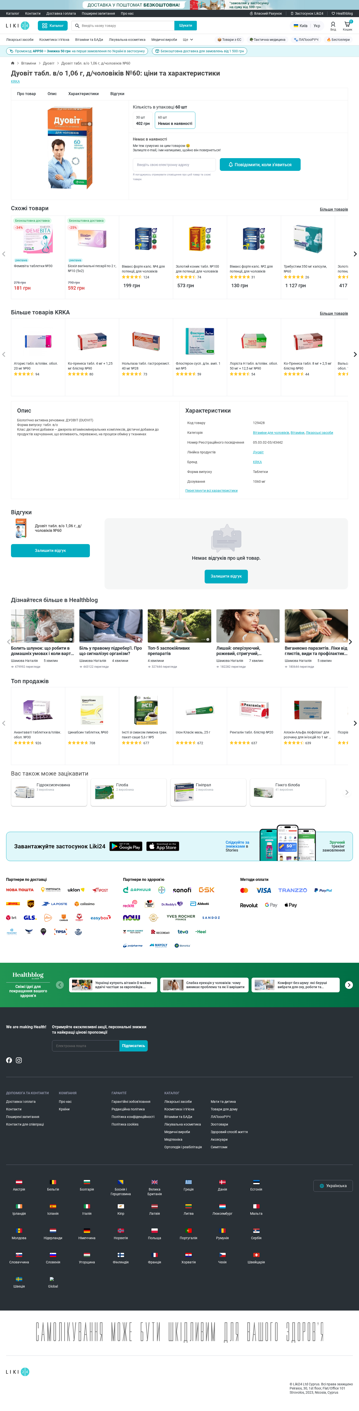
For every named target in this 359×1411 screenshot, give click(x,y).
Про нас (127, 13)
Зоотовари (219, 1124)
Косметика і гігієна (54, 40)
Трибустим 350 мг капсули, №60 (305, 268)
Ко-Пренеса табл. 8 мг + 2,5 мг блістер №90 (308, 365)
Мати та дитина (223, 1102)
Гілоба (122, 785)
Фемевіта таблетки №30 (33, 266)
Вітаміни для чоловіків (271, 433)
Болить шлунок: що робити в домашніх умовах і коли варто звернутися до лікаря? (42, 650)
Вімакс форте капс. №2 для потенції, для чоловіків (251, 268)
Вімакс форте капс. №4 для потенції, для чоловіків (143, 268)
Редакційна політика (128, 1109)
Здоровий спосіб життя (229, 1132)
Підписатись (133, 1045)
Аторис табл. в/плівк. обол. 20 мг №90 (36, 365)
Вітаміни (28, 63)
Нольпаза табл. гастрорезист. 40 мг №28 (146, 365)
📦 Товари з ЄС (229, 40)
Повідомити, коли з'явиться (263, 164)
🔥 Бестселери (338, 40)
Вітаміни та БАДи (89, 40)
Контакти (33, 13)
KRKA (15, 81)
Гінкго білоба (287, 785)
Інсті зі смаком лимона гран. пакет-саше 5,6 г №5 (144, 734)
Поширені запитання (98, 13)
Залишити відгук (50, 550)
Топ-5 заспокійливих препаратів (169, 650)
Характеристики (83, 93)
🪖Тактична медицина (267, 40)
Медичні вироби (164, 40)
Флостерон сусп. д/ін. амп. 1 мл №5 (198, 365)
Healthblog (344, 13)
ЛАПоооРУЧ (221, 1117)
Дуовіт (48, 63)
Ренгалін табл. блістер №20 (251, 732)
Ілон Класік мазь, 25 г (193, 732)
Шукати (185, 25)
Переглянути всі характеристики (211, 490)
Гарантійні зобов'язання (131, 1102)
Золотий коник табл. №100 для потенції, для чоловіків (197, 268)
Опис (52, 93)
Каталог (12, 13)
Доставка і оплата (61, 13)
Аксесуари (219, 1139)
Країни (64, 1109)
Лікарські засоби (19, 40)
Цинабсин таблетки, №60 (88, 732)
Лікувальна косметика (127, 40)
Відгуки (117, 93)
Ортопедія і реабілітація (183, 1147)
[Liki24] (17, 1371)
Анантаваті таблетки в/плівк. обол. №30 (37, 734)
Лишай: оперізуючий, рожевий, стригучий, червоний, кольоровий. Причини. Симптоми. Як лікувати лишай (240, 650)
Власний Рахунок (268, 13)
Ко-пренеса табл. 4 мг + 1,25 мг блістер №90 (90, 365)
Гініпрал (203, 785)
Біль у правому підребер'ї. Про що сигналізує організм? (110, 650)
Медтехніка (173, 1139)
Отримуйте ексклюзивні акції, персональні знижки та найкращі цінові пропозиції (99, 1030)
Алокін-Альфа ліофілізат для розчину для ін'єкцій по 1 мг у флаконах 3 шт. (307, 735)
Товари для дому (224, 1109)
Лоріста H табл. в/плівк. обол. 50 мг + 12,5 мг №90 (254, 365)
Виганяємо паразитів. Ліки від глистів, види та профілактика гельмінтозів (316, 650)
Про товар (26, 93)
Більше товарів (334, 313)
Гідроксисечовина (53, 785)
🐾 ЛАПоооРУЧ (306, 40)
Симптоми (219, 1147)
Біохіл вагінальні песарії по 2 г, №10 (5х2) (92, 268)
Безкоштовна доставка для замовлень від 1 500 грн (202, 51)
